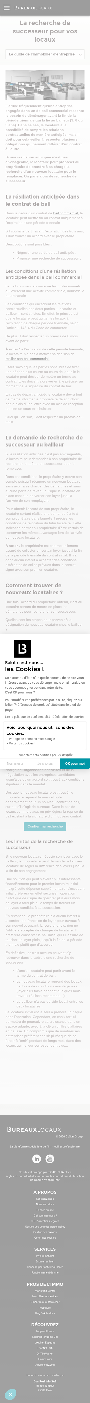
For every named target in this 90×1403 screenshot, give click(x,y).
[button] (10, 1394)
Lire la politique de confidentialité (27, 717)
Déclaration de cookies (68, 717)
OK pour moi (75, 763)
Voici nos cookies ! (22, 743)
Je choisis (45, 763)
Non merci (15, 763)
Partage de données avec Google (32, 739)
